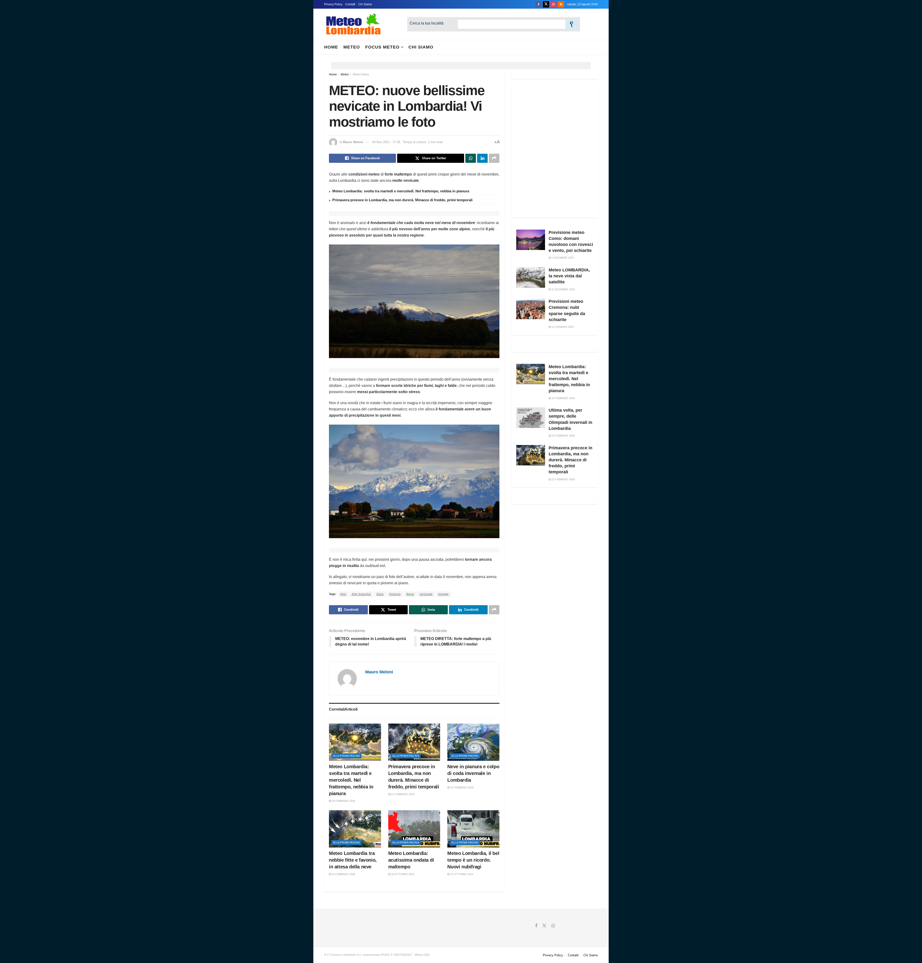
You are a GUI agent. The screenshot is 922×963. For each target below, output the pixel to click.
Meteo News (361, 74)
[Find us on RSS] (561, 4)
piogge (443, 594)
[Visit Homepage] (353, 24)
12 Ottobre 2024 (461, 874)
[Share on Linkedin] (482, 158)
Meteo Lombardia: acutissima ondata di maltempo (411, 860)
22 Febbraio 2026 (563, 435)
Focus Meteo (382, 47)
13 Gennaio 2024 (562, 326)
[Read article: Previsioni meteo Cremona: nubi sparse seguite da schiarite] (530, 309)
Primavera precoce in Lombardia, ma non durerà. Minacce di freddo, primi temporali (402, 200)
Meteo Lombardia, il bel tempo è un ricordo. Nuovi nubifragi (473, 860)
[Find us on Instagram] (553, 4)
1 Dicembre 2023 (562, 257)
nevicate (426, 594)
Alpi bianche (361, 594)
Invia (571, 24)
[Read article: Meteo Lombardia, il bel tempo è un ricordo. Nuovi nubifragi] (473, 828)
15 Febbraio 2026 (343, 874)
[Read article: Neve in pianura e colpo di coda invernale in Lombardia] (473, 742)
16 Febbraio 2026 (461, 787)
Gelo (380, 594)
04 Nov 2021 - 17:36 (386, 142)
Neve (410, 594)
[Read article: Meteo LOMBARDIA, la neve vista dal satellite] (530, 277)
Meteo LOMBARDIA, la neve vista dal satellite (569, 276)
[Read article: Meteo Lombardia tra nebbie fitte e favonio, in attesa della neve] (355, 828)
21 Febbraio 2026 (402, 794)
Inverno (395, 594)
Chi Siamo (365, 4)
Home (331, 47)
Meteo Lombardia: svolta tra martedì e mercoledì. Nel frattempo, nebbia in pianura (400, 191)
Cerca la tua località (426, 23)
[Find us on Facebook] (538, 4)
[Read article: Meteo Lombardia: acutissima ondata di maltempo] (414, 828)
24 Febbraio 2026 (343, 800)
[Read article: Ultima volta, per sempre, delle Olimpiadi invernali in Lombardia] (530, 417)
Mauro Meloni (353, 142)
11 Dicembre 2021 (563, 289)
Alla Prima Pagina (346, 755)
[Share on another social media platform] (494, 158)
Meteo (351, 47)
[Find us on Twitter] (546, 4)
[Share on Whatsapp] (470, 158)
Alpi (343, 594)
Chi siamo (420, 47)
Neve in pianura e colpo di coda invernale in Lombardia (473, 773)
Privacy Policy (333, 4)
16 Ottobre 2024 (402, 874)
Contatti (350, 4)
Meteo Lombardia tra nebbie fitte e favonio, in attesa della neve (353, 860)
